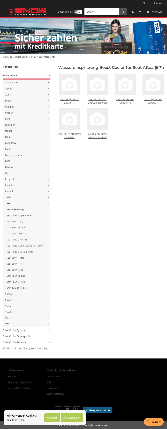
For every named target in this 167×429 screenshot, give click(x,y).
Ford (7, 118)
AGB (49, 382)
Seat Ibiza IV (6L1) (16, 233)
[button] (132, 11)
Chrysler (9, 106)
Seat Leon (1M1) (15, 257)
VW (7, 324)
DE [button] (144, 3)
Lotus (8, 149)
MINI (7, 161)
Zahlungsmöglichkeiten (20, 382)
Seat (7, 203)
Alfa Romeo (11, 82)
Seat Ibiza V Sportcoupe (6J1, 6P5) (25, 245)
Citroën (9, 112)
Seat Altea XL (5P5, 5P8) (19, 215)
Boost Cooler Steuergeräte (17, 336)
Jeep (7, 136)
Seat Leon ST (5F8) (16, 281)
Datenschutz (54, 376)
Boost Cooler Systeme (14, 330)
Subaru (9, 306)
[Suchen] (123, 11)
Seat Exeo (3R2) (15, 221)
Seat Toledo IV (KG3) (17, 287)
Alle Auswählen (71, 417)
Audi (7, 94)
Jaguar (8, 130)
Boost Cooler (10, 75)
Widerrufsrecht (55, 393)
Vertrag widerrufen (98, 410)
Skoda (8, 293)
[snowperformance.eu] (26, 11)
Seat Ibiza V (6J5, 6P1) (18, 239)
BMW (8, 100)
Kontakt (157, 3)
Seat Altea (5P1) (15, 209)
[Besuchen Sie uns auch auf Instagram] (76, 409)
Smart (8, 300)
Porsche (9, 185)
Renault (9, 191)
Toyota (8, 312)
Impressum (53, 388)
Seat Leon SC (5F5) (16, 275)
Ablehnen (52, 417)
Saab (8, 197)
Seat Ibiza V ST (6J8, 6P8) (20, 251)
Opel (7, 173)
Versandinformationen (20, 388)
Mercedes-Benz (13, 155)
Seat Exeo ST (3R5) (16, 227)
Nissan (9, 167)
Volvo (8, 318)
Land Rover (11, 142)
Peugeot (9, 179)
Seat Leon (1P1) (15, 263)
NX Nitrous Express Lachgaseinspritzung (25, 348)
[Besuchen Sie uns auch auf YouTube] (67, 409)
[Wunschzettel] (140, 11)
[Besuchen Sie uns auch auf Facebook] (58, 409)
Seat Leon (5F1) (15, 269)
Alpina (8, 88)
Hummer (10, 124)
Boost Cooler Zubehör (14, 342)
